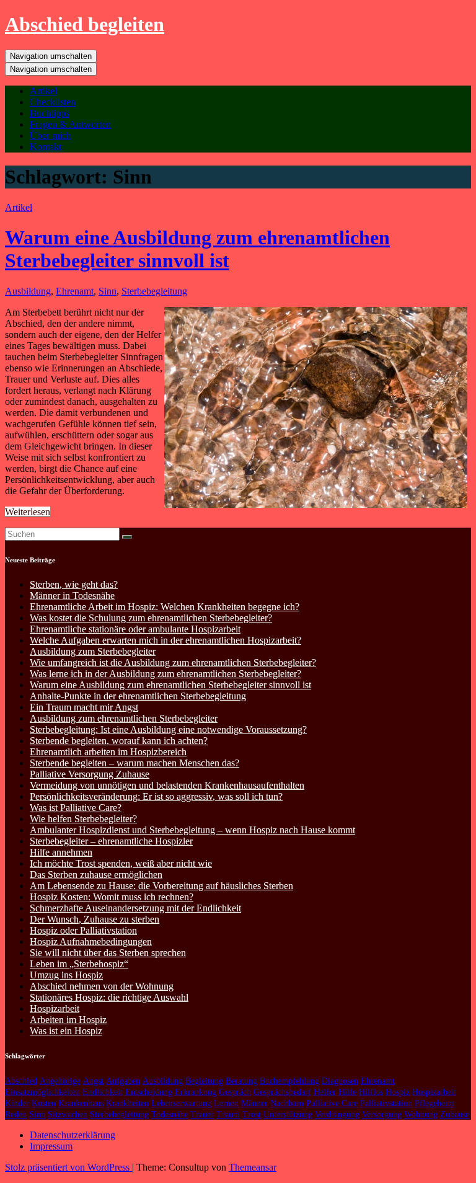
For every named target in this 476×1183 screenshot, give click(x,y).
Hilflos (371, 1092)
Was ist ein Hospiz (66, 1031)
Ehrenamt (75, 291)
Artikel (43, 91)
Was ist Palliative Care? (75, 807)
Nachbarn (287, 1103)
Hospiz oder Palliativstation (83, 930)
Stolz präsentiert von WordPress (68, 1167)
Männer (254, 1103)
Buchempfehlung (289, 1081)
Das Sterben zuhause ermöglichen (96, 874)
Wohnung (421, 1114)
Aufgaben (123, 1081)
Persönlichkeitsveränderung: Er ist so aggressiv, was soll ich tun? (156, 796)
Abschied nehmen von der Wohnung (102, 986)
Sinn (108, 291)
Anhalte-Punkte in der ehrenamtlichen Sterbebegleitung (138, 696)
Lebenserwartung (181, 1103)
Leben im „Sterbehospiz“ (79, 964)
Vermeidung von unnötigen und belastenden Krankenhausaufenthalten (167, 785)
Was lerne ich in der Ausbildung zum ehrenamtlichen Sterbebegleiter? (165, 673)
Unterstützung (287, 1114)
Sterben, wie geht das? (74, 584)
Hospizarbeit (54, 1008)
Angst (93, 1081)
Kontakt (45, 146)
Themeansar (252, 1167)
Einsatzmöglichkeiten (42, 1092)
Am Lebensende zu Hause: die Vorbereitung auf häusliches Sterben (161, 885)
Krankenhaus (81, 1103)
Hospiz (398, 1092)
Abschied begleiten (84, 24)
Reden (16, 1114)
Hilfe (347, 1092)
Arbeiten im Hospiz (68, 1019)
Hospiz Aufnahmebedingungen (91, 941)
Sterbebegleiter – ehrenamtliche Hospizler (111, 841)
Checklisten (53, 102)
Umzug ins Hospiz (66, 975)
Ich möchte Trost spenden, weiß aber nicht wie (121, 863)
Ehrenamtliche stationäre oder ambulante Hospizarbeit (135, 629)
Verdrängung (337, 1114)
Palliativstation (386, 1103)
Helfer (325, 1092)
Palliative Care (332, 1103)
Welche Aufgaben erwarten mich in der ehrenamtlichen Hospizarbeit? (165, 640)
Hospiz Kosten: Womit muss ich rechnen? (111, 897)
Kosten (44, 1103)
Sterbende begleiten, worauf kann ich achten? (119, 740)
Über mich (50, 135)
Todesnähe (169, 1114)
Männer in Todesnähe (72, 595)
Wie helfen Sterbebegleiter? (83, 818)
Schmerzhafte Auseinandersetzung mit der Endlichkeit (135, 908)
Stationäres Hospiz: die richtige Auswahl (109, 997)
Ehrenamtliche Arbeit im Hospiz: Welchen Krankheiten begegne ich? (164, 606)
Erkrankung (195, 1092)
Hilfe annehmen (61, 852)
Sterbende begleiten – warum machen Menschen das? (134, 763)
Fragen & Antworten (70, 124)
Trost (251, 1114)
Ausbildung (28, 291)
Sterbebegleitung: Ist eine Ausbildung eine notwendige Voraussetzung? (168, 729)
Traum (228, 1114)
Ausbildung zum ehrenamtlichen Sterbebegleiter (124, 718)
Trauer (202, 1114)
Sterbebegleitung (154, 291)
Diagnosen (340, 1081)
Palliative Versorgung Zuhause (89, 774)
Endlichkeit (102, 1092)
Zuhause (454, 1114)
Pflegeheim (434, 1103)
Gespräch (235, 1092)
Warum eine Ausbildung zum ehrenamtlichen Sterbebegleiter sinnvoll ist (197, 249)
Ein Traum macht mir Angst (84, 707)
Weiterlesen (27, 512)
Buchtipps (49, 113)
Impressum (51, 1146)
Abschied (21, 1081)
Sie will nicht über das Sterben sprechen (108, 952)
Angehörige (60, 1081)
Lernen (226, 1103)
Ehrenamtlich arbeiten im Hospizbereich (108, 752)
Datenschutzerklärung (72, 1135)
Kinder (17, 1103)
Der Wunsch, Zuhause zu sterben (94, 919)
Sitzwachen (67, 1114)
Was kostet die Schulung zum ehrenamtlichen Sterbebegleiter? (151, 618)
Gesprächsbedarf (282, 1092)
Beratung (241, 1081)
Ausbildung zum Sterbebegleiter (93, 651)
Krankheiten (127, 1103)
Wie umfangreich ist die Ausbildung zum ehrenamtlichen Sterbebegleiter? (173, 662)
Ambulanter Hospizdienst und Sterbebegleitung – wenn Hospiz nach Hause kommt (192, 830)
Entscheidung (148, 1092)
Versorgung (382, 1114)
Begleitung (204, 1081)
